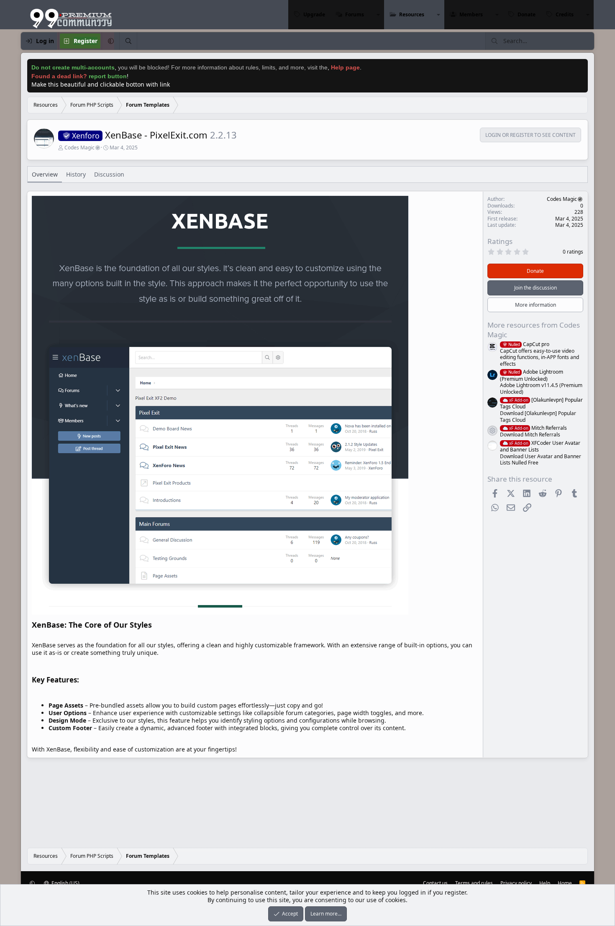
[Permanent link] (155, 625)
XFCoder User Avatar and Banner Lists (540, 446)
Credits (565, 14)
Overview (45, 174)
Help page (345, 67)
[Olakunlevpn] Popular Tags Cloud (541, 403)
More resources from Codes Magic (533, 329)
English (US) (64, 883)
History (76, 174)
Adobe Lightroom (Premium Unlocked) (531, 375)
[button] (378, 14)
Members (471, 14)
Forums (354, 14)
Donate (527, 14)
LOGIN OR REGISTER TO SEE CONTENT (530, 135)
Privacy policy (516, 883)
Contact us (435, 883)
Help (544, 883)
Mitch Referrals (538, 427)
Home (565, 883)
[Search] (128, 41)
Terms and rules (474, 883)
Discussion (109, 174)
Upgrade (314, 14)
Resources (411, 14)
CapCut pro (528, 344)
